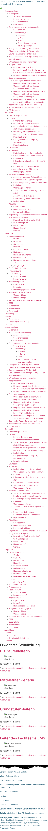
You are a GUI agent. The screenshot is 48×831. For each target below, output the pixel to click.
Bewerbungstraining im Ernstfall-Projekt (30, 182)
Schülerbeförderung (17, 268)
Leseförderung (15, 273)
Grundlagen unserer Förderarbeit (22, 54)
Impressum (4, 800)
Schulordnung (19, 30)
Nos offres (17, 247)
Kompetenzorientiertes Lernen (26, 123)
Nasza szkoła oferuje (22, 255)
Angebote (8, 233)
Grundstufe (13, 147)
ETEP (11, 303)
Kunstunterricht (19, 225)
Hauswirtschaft (19, 228)
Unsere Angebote (16, 236)
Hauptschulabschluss (22, 209)
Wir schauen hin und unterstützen (23, 62)
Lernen (12, 118)
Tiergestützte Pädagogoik (20, 292)
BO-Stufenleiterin (15, 651)
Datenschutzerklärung (9, 804)
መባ (14, 263)
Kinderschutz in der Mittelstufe (26, 166)
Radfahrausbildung (21, 158)
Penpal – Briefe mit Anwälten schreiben (25, 300)
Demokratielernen (20, 145)
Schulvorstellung (11, 11)
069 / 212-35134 (11, 791)
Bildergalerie (14, 14)
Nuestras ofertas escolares (24, 260)
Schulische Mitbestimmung (20, 16)
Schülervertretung (21, 19)
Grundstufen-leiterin (17, 709)
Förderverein (14, 110)
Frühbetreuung (15, 271)
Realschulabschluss (21, 212)
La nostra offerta (20, 249)
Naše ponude (19, 252)
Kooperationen (15, 64)
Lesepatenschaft (20, 279)
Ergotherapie (18, 284)
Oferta (16, 239)
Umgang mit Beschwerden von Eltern (29, 91)
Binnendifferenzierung (22, 121)
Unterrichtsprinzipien (18, 115)
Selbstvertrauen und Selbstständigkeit (29, 177)
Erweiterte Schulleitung (19, 322)
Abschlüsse (13, 204)
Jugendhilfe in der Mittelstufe (25, 169)
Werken (16, 231)
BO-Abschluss (19, 206)
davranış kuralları (25, 46)
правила (21, 35)
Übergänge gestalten (22, 172)
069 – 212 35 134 (7, 1)
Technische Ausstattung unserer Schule (25, 105)
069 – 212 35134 (14, 664)
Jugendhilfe (14, 306)
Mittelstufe (13, 150)
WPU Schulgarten (20, 223)
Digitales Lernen (20, 137)
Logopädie (17, 287)
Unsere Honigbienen (21, 298)
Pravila (21, 40)
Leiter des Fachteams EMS (22, 738)
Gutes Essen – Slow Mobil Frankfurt (28, 156)
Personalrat (18, 24)
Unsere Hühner (19, 295)
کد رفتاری (21, 38)
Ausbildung (9, 314)
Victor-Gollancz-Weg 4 (9, 776)
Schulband (13, 311)
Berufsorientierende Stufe (19, 174)
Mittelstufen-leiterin (17, 680)
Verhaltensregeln (20, 32)
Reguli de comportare (27, 43)
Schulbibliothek (19, 276)
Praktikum (17, 185)
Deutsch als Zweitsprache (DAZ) (27, 220)
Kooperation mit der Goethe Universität (30, 75)
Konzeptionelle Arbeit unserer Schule (24, 107)
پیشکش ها (17, 241)
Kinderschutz (14, 308)
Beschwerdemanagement (19, 78)
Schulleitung (14, 319)
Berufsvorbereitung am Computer (27, 180)
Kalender (8, 324)
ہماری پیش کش (19, 265)
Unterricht (8, 113)
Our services (18, 244)
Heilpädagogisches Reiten (24, 289)
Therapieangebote (16, 281)
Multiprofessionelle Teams (24, 67)
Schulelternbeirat (20, 22)
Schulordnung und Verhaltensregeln (24, 27)
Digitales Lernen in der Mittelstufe (27, 153)
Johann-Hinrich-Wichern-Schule (13, 772)
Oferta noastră (19, 257)
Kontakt (7, 316)
